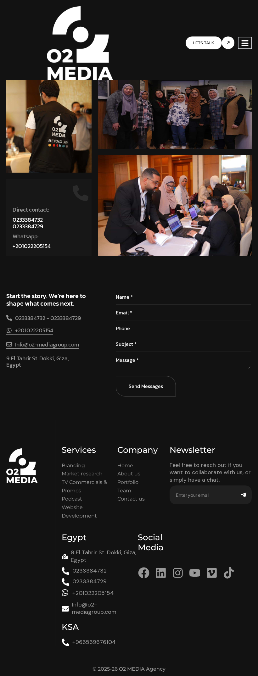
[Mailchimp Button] (243, 494)
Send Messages (146, 386)
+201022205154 (32, 246)
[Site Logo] (80, 42)
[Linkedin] (161, 573)
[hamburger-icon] (245, 43)
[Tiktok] (229, 573)
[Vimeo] (212, 573)
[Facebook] (144, 573)
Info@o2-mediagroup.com (47, 344)
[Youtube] (195, 573)
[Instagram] (178, 573)
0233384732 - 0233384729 (48, 318)
